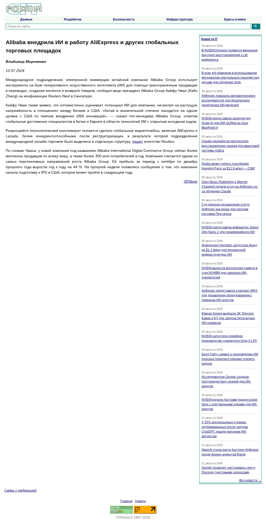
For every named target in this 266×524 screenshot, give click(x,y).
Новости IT (209, 39)
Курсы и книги (235, 19)
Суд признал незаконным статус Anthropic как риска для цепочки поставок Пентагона (226, 209)
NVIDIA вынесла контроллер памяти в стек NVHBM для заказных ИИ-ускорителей (229, 272)
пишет (137, 141)
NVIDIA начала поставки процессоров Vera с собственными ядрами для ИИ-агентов (229, 404)
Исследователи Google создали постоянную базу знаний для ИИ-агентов (226, 381)
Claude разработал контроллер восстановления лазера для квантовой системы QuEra (230, 145)
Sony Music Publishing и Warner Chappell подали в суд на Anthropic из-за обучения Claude (230, 186)
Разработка (73, 19)
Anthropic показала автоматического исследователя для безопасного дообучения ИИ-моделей (228, 100)
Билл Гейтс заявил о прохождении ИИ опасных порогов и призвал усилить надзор (230, 358)
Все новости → (250, 480)
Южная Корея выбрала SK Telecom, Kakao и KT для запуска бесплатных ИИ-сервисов (228, 318)
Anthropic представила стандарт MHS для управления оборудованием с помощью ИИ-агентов (229, 295)
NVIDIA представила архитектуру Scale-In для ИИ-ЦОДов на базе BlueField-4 (226, 123)
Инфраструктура (180, 19)
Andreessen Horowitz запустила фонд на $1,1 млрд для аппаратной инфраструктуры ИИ (229, 249)
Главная (126, 501)
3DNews (190, 181)
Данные (26, 19)
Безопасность (124, 19)
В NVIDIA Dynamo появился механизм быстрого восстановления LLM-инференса (229, 55)
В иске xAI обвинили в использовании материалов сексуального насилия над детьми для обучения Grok (230, 77)
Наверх (140, 501)
